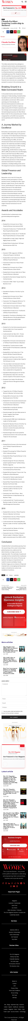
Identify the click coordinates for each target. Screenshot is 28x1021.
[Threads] (17, 886)
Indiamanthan (6, 28)
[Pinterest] (15, 31)
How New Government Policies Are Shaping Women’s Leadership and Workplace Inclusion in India (10, 671)
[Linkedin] (9, 883)
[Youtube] (14, 886)
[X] (11, 31)
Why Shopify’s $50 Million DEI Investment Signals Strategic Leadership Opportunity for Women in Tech (10, 649)
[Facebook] (8, 31)
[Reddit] (15, 883)
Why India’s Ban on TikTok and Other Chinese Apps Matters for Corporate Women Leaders (10, 660)
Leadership (16, 575)
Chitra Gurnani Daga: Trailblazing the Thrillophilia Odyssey (21, 588)
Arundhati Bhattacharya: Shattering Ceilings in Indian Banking (7, 588)
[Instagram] (6, 883)
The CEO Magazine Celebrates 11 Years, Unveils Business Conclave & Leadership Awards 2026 (11, 792)
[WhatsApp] (18, 31)
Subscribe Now (15, 845)
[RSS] (18, 883)
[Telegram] (21, 883)
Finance (10, 575)
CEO (7, 575)
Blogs (3, 19)
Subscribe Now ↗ (14, 612)
